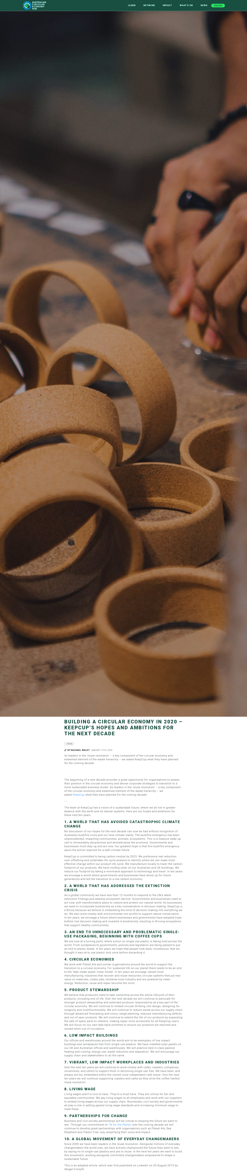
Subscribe (218, 5)
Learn (132, 5)
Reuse (69, 744)
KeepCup (79, 794)
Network (149, 5)
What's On (186, 5)
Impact (167, 5)
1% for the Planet (119, 1124)
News (204, 5)
